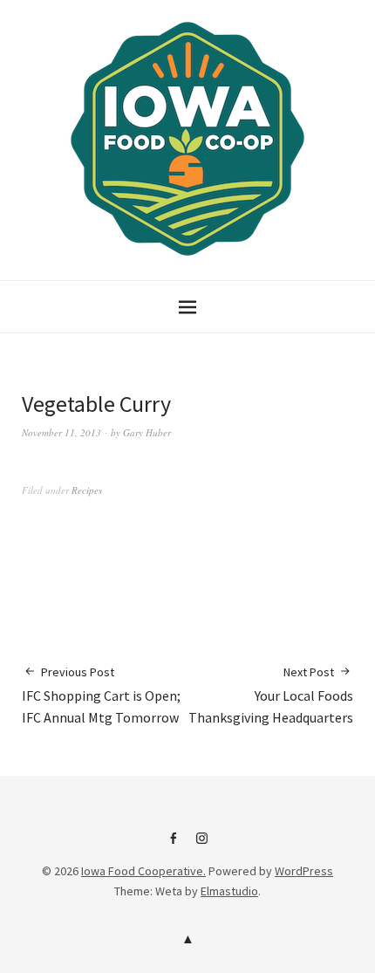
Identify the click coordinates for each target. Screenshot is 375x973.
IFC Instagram (202, 845)
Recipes (87, 490)
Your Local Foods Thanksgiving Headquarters (270, 695)
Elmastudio (229, 891)
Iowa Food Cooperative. (143, 871)
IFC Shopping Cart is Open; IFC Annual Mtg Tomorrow (101, 695)
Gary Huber (147, 432)
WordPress (304, 871)
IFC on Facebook (173, 845)
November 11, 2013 (61, 432)
